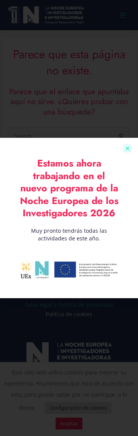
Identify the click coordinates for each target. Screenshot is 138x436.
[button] (127, 148)
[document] (69, 218)
